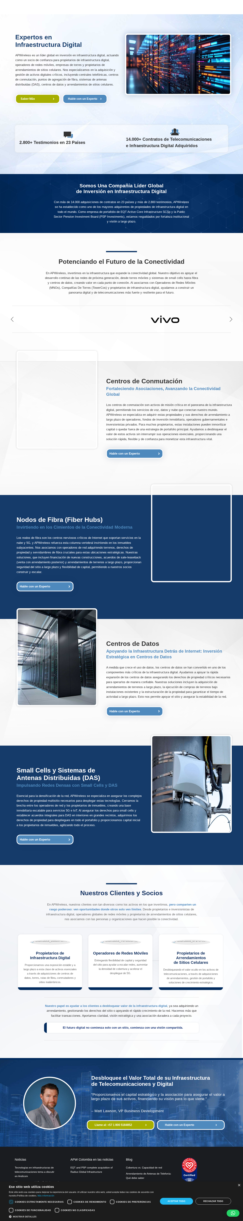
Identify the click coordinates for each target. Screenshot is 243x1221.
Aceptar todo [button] (176, 1201)
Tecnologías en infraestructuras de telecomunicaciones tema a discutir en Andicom (34, 1172)
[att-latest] (34, 319)
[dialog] (121, 1201)
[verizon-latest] (208, 319)
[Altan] (77, 319)
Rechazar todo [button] (213, 1201)
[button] (12, 319)
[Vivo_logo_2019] (165, 319)
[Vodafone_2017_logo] (121, 319)
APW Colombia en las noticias (91, 1159)
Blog (129, 1159)
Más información (46, 1195)
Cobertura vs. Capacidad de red (144, 1167)
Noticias (20, 1159)
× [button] (239, 1185)
